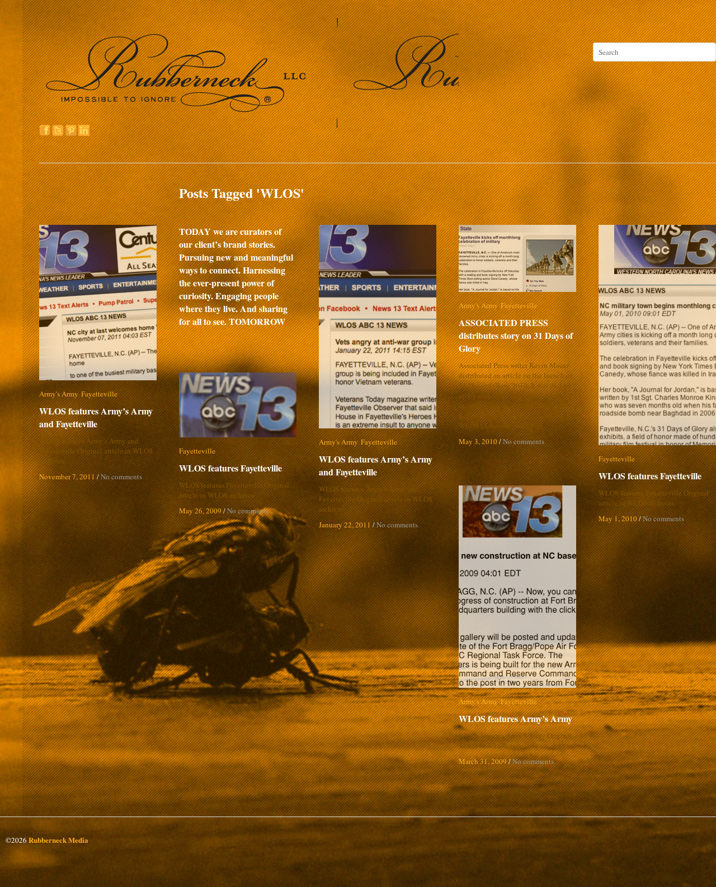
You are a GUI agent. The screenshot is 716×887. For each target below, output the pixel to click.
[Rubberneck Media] (250, 124)
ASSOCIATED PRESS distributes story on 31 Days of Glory (516, 335)
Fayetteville (99, 394)
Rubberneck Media (58, 839)
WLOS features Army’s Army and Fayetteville (96, 417)
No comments (121, 476)
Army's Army (58, 394)
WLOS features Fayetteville (650, 475)
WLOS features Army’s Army (515, 718)
